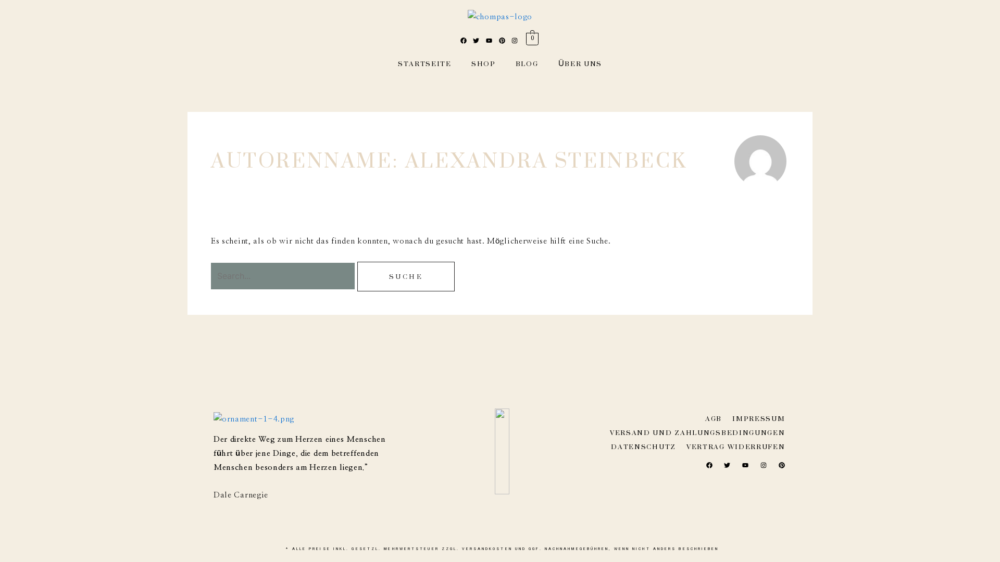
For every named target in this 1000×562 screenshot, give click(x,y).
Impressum (758, 419)
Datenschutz (643, 447)
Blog (527, 63)
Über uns (580, 63)
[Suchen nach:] (284, 276)
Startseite (425, 63)
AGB (713, 419)
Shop (483, 63)
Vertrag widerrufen (735, 447)
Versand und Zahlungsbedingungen (697, 433)
